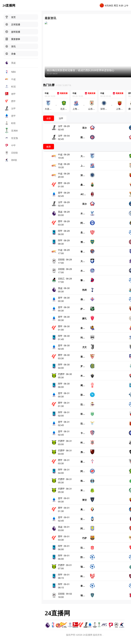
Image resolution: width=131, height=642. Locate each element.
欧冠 (13, 86)
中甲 (13, 145)
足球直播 (15, 24)
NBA (13, 71)
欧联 (13, 123)
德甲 (13, 93)
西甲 (13, 101)
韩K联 (14, 160)
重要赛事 (15, 39)
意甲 (13, 115)
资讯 (13, 46)
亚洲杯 (14, 130)
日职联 (14, 152)
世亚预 (14, 138)
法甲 (13, 108)
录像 (13, 53)
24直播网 (9, 5)
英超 (13, 62)
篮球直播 (15, 31)
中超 (13, 79)
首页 (13, 17)
